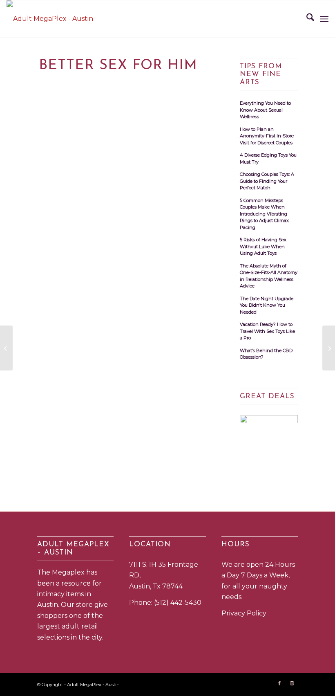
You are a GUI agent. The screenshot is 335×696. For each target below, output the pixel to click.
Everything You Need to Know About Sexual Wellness (265, 109)
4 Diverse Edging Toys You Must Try (268, 158)
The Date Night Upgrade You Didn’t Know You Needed (266, 305)
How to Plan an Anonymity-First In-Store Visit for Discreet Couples (267, 136)
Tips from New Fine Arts (261, 74)
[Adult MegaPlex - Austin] (50, 18)
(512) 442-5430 (177, 602)
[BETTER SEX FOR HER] (6, 348)
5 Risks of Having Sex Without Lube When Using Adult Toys (263, 246)
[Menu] (324, 19)
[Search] (306, 18)
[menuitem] (306, 18)
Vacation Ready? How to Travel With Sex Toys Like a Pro (267, 331)
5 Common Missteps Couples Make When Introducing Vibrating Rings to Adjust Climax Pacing (264, 214)
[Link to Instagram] (292, 683)
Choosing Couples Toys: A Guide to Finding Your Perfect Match (267, 181)
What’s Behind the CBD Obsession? (266, 354)
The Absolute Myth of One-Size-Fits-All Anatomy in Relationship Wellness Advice (268, 276)
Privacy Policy (243, 613)
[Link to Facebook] (279, 683)
